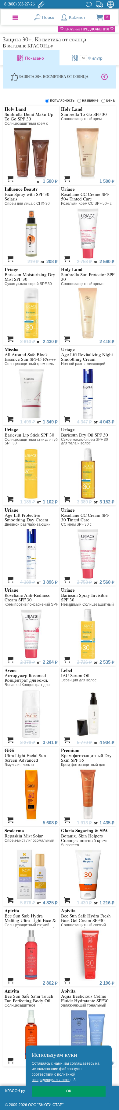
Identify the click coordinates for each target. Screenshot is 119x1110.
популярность (63, 100)
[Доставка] (99, 4)
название (91, 100)
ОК (68, 1091)
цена (110, 100)
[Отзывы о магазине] (89, 4)
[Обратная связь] (41, 4)
